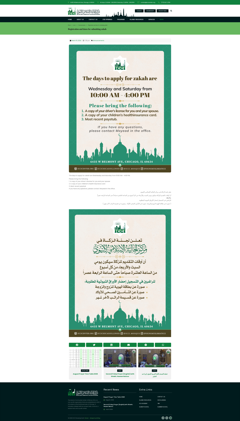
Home (69, 25)
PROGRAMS (121, 19)
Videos (120, 370)
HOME (70, 19)
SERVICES (151, 19)
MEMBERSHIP (150, 11)
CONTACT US (93, 19)
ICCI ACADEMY (143, 403)
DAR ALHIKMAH (162, 400)
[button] (77, 345)
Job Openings (107, 19)
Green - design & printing (92, 418)
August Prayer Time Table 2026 (85, 374)
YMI (159, 403)
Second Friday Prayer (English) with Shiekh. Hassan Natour (118, 405)
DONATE (139, 11)
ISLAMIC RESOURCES (136, 19)
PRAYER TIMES (163, 11)
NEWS (162, 19)
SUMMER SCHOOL (163, 407)
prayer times (85, 370)
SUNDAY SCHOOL (144, 407)
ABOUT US (80, 19)
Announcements (98, 40)
